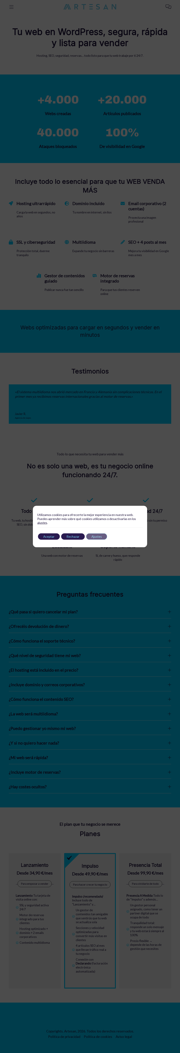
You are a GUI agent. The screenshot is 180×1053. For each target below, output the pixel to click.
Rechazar (72, 536)
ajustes (42, 523)
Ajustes (96, 536)
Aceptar (48, 536)
